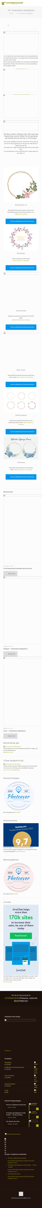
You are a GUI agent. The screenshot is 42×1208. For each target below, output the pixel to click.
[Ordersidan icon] (30, 1201)
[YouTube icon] (15, 1201)
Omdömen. (8, 1050)
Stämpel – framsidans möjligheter (15, 649)
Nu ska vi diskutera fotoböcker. (16, 1154)
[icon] (22, 1201)
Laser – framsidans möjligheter (14, 731)
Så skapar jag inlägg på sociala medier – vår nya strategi (22, 1166)
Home (11, 13)
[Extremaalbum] (12, 3)
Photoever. (17, 812)
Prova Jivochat (7, 982)
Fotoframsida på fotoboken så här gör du (17, 568)
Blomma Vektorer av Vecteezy (21, 320)
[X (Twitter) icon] (13, 1201)
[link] (21, 125)
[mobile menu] (39, 3)
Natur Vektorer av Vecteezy (21, 260)
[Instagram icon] (20, 1201)
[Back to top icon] (21, 1194)
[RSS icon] (24, 1201)
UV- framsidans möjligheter (25, 13)
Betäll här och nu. (8, 752)
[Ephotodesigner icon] (28, 1201)
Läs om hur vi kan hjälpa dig (11, 770)
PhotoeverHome (20, 851)
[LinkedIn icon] (18, 1201)
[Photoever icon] (26, 1201)
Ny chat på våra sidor (14, 1174)
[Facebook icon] (11, 1201)
